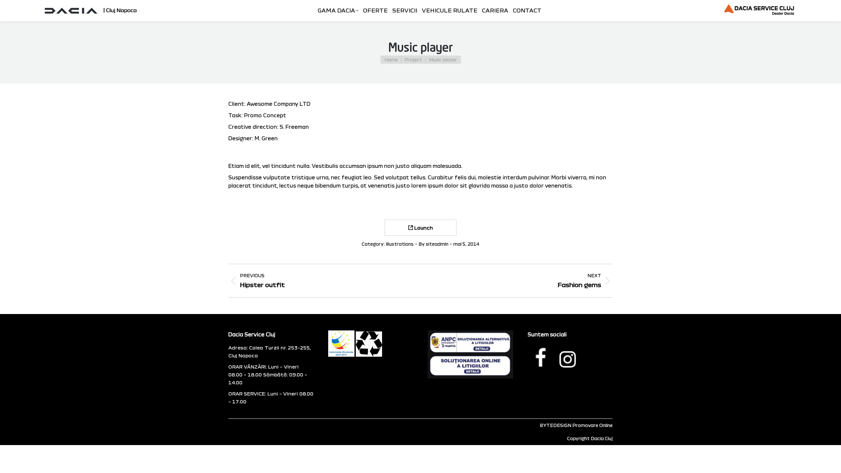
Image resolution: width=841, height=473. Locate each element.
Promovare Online (592, 425)
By (433, 243)
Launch (423, 227)
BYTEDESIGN (555, 425)
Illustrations (400, 243)
